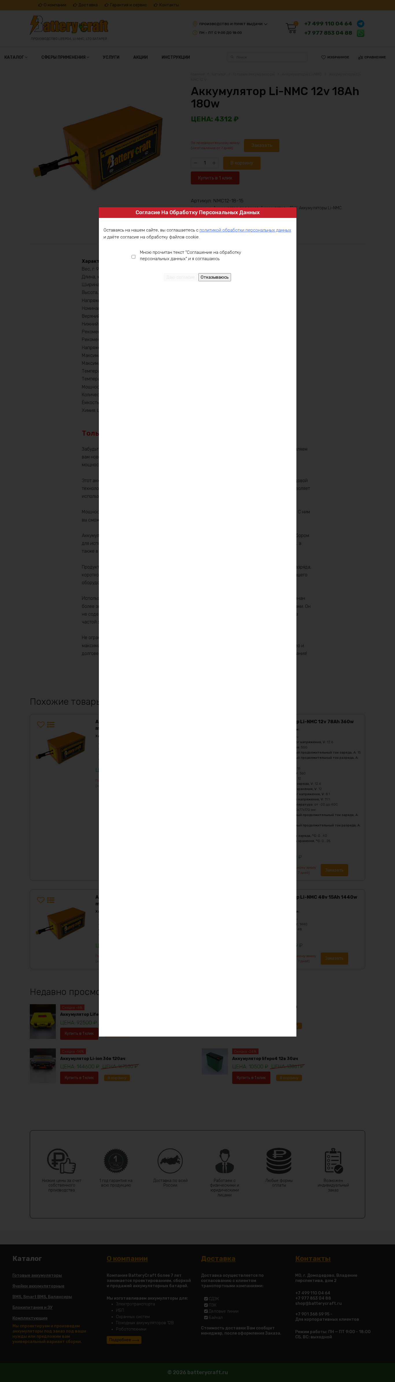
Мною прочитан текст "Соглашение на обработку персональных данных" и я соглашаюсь (190, 256)
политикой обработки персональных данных (245, 230)
